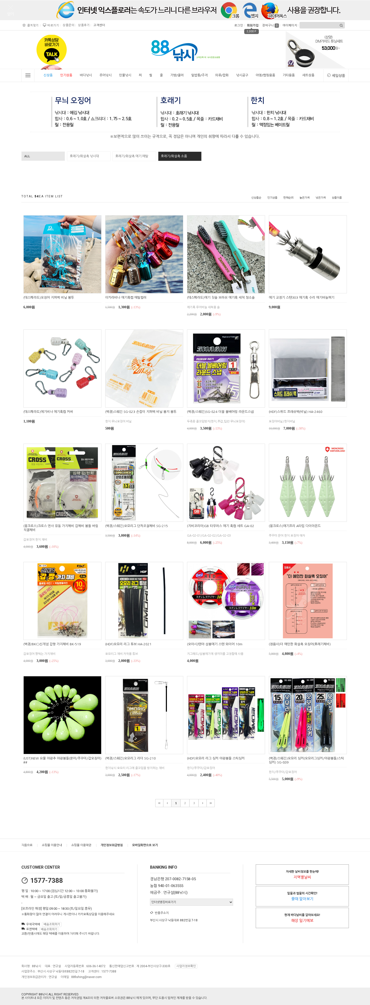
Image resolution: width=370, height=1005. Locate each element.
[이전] (167, 803)
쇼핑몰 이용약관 (81, 845)
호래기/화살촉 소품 (174, 156)
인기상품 (66, 75)
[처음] (159, 803)
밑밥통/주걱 (199, 75)
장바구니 (270, 25)
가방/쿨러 (177, 75)
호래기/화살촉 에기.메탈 (131, 156)
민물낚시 (125, 75)
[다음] (203, 803)
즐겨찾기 (32, 25)
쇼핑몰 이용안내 (52, 845)
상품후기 (83, 25)
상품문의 (68, 25)
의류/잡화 (222, 75)
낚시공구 (242, 75)
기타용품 (289, 75)
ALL (27, 156)
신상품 (48, 75)
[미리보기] (56, 288)
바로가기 (52, 25)
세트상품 (308, 75)
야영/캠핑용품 (265, 75)
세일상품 (338, 76)
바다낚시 (86, 75)
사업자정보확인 (186, 966)
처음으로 (26, 845)
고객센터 (98, 25)
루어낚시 (105, 75)
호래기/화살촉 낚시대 (84, 156)
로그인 (238, 25)
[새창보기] (68, 288)
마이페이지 (289, 25)
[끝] (211, 803)
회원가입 (252, 25)
